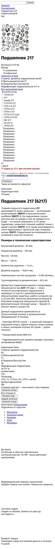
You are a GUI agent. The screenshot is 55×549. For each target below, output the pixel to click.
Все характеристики (12, 89)
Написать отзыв (9, 75)
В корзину (6, 181)
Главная (5, 5)
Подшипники (8, 8)
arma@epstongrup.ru (17, 175)
